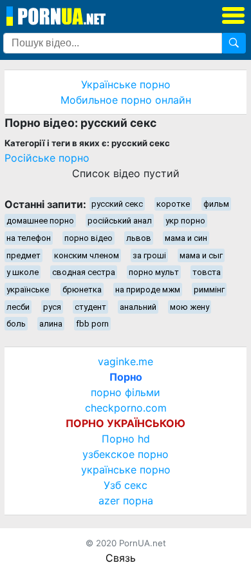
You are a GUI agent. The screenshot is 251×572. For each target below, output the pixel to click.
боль (16, 324)
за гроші (149, 255)
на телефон (28, 238)
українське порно (126, 469)
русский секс (117, 204)
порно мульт (154, 272)
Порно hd (126, 438)
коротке (173, 204)
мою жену (189, 307)
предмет (23, 255)
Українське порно (126, 84)
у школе (22, 272)
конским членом (86, 255)
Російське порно (47, 157)
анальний (138, 307)
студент (90, 307)
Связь (121, 557)
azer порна (125, 500)
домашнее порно (40, 220)
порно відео (88, 238)
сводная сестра (83, 272)
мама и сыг (201, 255)
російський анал (120, 220)
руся (52, 307)
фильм (216, 204)
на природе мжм (147, 289)
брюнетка (82, 289)
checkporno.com (126, 407)
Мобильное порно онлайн (125, 99)
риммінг (209, 289)
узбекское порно (125, 454)
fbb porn (92, 324)
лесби (18, 307)
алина (50, 324)
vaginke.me (125, 361)
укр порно (185, 220)
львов (138, 238)
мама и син (186, 238)
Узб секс (125, 485)
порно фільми (125, 392)
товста (206, 272)
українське (27, 289)
